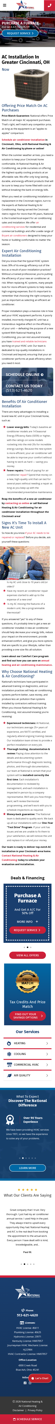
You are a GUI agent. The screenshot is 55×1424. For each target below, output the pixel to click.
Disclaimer (18, 1410)
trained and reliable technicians (29, 341)
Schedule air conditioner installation (23, 139)
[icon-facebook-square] (25, 1383)
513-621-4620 (27, 1315)
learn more (27, 1168)
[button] (24, 947)
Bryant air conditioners (14, 235)
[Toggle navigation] (4, 5)
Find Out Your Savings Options (25, 1015)
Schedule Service (29, 1419)
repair (23, 474)
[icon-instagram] (30, 1383)
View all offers (27, 955)
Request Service (19, 33)
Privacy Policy (35, 1410)
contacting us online (17, 503)
